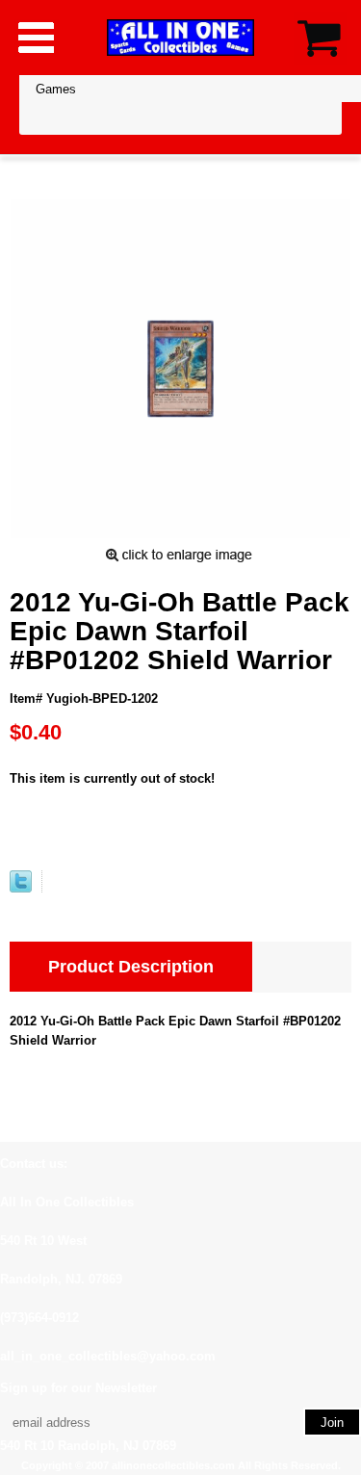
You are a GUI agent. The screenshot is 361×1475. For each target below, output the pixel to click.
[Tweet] (21, 888)
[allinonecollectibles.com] (181, 37)
